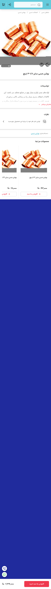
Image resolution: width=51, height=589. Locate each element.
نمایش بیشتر (46, 104)
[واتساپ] (4, 574)
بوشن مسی (22, 12)
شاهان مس (45, 12)
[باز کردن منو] (47, 5)
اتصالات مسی (33, 12)
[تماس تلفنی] (4, 568)
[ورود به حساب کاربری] (10, 4)
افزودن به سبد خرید (36, 584)
